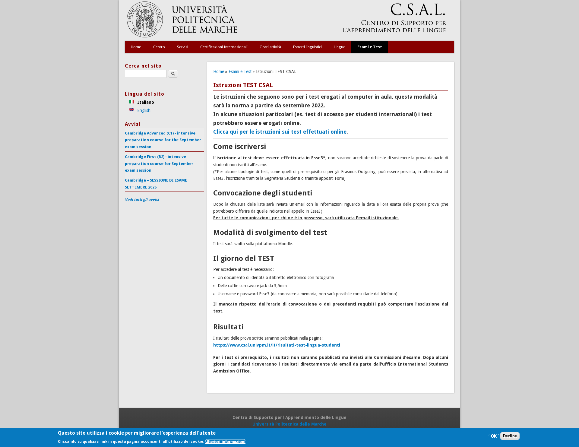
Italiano (145, 102)
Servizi (182, 47)
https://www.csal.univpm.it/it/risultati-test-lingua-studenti (276, 345)
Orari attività (270, 47)
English (143, 110)
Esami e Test (369, 47)
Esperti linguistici (307, 47)
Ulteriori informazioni (225, 441)
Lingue (339, 47)
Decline (510, 436)
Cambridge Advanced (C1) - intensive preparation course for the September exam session (163, 140)
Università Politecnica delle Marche (289, 424)
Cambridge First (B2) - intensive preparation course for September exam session (159, 163)
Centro (159, 47)
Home (136, 47)
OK (494, 436)
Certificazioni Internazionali (224, 47)
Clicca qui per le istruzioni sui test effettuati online (279, 131)
